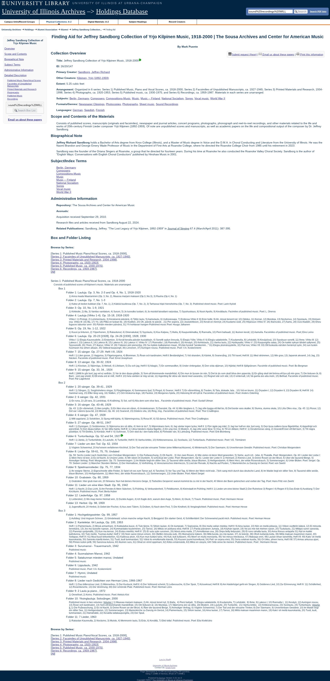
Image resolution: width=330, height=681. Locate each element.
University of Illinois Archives (43, 11)
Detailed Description (15, 75)
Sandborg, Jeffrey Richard (94, 72)
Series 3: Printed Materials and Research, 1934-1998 (84, 259)
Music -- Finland (150, 98)
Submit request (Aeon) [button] (244, 54)
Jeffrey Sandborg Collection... (87, 29)
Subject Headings (138, 22)
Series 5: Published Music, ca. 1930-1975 (77, 265)
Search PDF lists (318, 11)
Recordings (12, 99)
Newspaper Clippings (91, 104)
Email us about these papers (25, 119)
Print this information (311, 54)
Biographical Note (14, 59)
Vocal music (201, 98)
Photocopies (113, 104)
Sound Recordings (167, 104)
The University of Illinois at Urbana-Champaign (172, 680)
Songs (189, 98)
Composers (97, 98)
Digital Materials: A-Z (98, 22)
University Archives (11, 29)
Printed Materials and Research (21, 89)
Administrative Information (18, 70)
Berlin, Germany (79, 98)
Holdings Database (122, 11)
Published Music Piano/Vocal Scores (24, 80)
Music (135, 98)
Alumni (64, 29)
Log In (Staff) (165, 659)
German (78, 110)
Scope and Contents (15, 54)
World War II (217, 98)
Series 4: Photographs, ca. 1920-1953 (75, 262)
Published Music (14, 96)
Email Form (170, 667)
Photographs (13, 92)
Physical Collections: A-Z (59, 22)
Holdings (29, 29)
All (53, 271)
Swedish (89, 110)
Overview (9, 48)
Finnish (100, 110)
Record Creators (177, 22)
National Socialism (173, 98)
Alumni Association (47, 29)
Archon (162, 678)
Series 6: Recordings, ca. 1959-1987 (74, 268)
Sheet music (146, 104)
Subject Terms (12, 64)
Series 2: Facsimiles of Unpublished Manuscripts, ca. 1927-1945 (90, 256)
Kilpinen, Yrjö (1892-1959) (93, 77)
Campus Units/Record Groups (19, 22)
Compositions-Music (118, 98)
